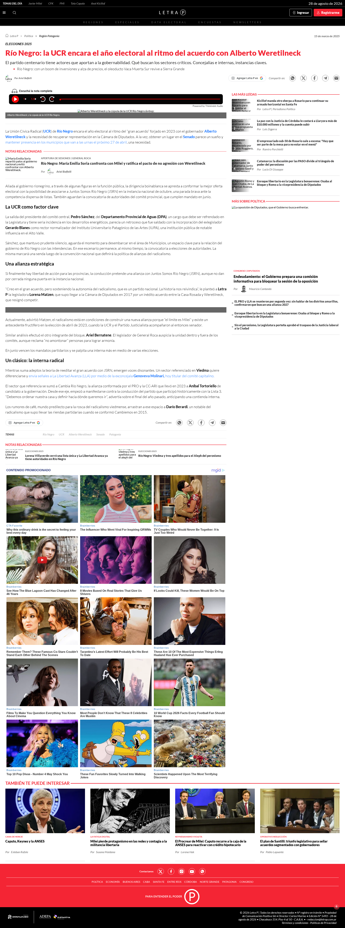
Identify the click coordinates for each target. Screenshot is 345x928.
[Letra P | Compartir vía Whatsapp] (292, 78)
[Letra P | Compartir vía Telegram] (325, 78)
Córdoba (190, 881)
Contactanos (146, 871)
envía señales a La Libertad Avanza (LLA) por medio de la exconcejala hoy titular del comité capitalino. (121, 376)
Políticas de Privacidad (323, 922)
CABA (146, 881)
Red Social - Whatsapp (202, 871)
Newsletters (247, 22)
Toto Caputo (78, 3)
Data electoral (169, 22)
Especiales (127, 22)
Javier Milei (35, 3)
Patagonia (115, 434)
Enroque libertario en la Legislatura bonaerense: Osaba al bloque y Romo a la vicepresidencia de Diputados (284, 314)
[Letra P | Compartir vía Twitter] (303, 78)
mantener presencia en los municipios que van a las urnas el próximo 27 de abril (66, 142)
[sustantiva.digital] (62, 917)
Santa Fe (158, 881)
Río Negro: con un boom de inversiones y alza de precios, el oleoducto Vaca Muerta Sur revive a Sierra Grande (101, 69)
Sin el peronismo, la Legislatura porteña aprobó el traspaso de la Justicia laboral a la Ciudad (286, 326)
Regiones (93, 22)
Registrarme (330, 13)
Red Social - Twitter (161, 871)
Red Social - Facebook (171, 871)
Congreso (246, 881)
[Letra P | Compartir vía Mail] (336, 78)
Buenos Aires (131, 881)
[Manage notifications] (336, 906)
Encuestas (210, 22)
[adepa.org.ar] (45, 917)
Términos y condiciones (295, 922)
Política (28, 36)
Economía (113, 881)
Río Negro (65, 131)
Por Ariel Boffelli (23, 78)
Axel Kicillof (98, 3)
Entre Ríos (174, 881)
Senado (189, 137)
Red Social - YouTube (192, 871)
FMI (62, 3)
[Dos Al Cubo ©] (18, 917)
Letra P (14, 36)
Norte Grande (209, 881)
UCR (61, 434)
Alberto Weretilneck (80, 434)
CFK (50, 3)
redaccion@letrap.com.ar (321, 919)
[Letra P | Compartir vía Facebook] (314, 78)
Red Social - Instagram (181, 871)
